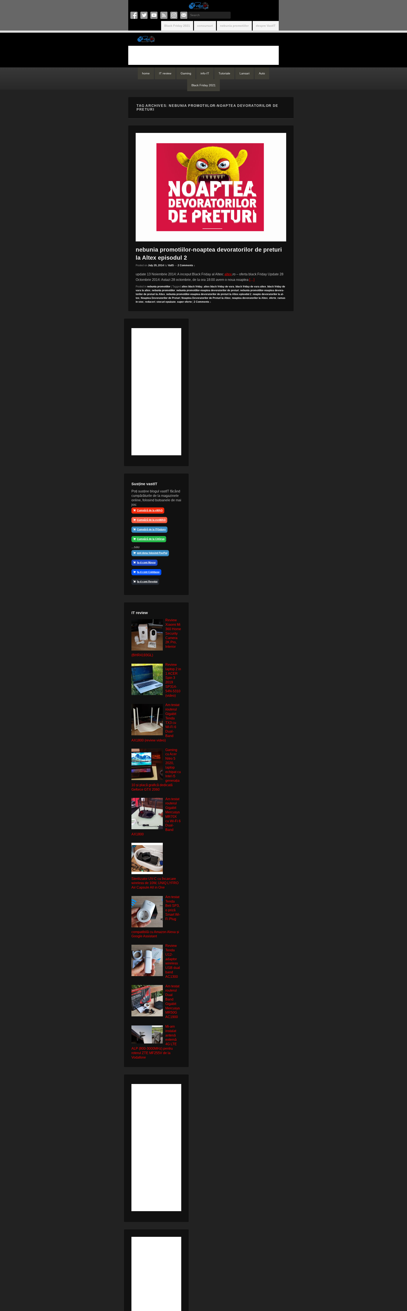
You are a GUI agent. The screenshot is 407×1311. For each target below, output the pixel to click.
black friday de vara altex (251, 286)
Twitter (144, 15)
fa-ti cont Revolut (147, 581)
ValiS (171, 265)
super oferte (184, 301)
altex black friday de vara (219, 286)
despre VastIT (266, 25)
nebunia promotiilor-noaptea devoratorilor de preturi (207, 290)
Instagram (174, 15)
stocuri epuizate (166, 301)
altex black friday (192, 286)
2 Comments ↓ (186, 265)
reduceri (150, 301)
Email (184, 15)
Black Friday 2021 (177, 25)
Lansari (244, 73)
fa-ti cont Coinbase (148, 572)
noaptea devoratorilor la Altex (250, 298)
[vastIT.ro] (198, 6)
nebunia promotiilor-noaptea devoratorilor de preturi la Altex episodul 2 (208, 294)
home (146, 73)
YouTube (154, 15)
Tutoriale (224, 73)
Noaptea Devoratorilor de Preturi (160, 298)
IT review (165, 73)
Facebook (134, 15)
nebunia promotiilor (234, 25)
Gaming (186, 73)
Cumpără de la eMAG (150, 510)
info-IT (205, 73)
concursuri (205, 25)
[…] (251, 279)
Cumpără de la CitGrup (150, 539)
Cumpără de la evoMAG (151, 519)
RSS (164, 15)
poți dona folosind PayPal (152, 553)
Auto (262, 73)
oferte (272, 298)
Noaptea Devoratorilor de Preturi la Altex (206, 298)
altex (228, 274)
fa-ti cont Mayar (146, 562)
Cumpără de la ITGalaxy (151, 529)
